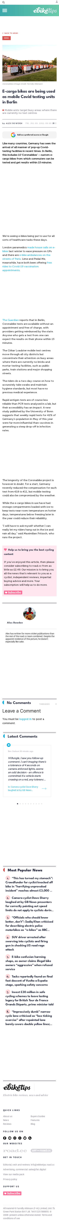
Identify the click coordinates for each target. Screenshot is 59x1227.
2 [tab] (20, 803)
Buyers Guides (38, 1116)
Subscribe (14, 592)
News (6, 1120)
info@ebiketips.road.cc (42, 1164)
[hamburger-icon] (4, 10)
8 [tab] (36, 803)
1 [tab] (17, 803)
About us (7, 1116)
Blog (33, 1124)
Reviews (7, 1124)
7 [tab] (33, 803)
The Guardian (10, 320)
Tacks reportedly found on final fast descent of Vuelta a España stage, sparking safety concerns (29, 980)
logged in (25, 719)
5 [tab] (28, 803)
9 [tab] (38, 803)
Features (35, 1120)
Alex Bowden (15, 623)
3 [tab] (22, 803)
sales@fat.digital (37, 1169)
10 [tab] (41, 803)
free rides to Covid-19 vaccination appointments (27, 266)
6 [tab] (30, 803)
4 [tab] (25, 803)
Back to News (11, 33)
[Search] (3, 2)
